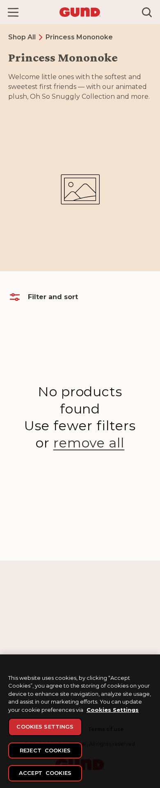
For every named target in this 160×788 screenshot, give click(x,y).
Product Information (109, 632)
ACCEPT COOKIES (45, 773)
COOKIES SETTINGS (44, 726)
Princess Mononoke (79, 37)
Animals (18, 643)
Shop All (22, 37)
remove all (89, 443)
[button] (13, 12)
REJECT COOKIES (45, 750)
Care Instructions (105, 622)
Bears (15, 632)
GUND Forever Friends (36, 622)
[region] (80, 721)
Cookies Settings (113, 709)
